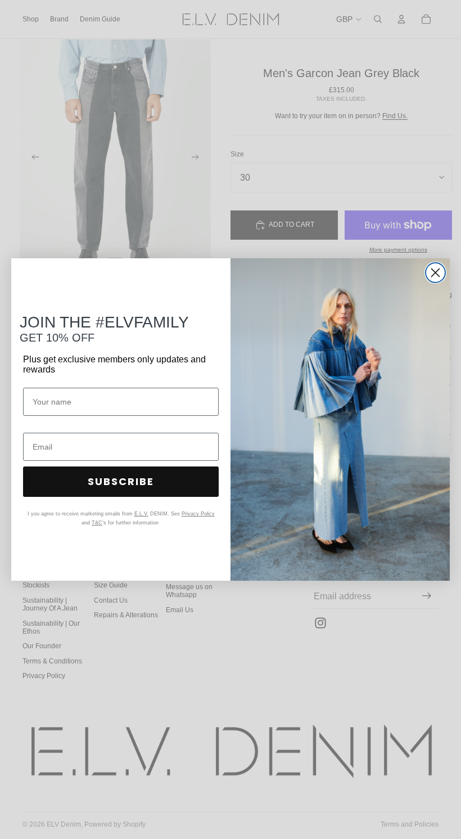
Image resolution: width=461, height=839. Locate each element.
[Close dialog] (435, 272)
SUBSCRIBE (121, 481)
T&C (97, 523)
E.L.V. (141, 514)
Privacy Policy (198, 514)
